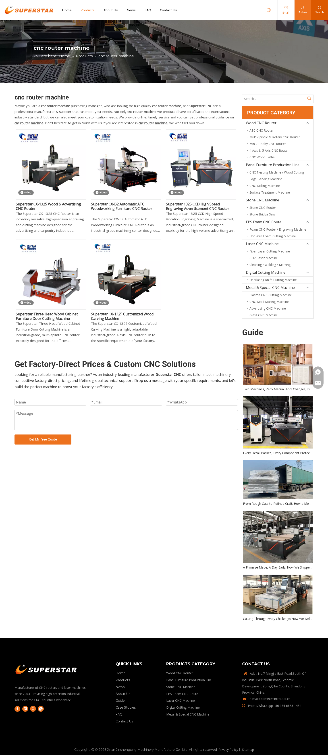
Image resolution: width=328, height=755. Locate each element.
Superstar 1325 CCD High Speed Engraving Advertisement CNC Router (197, 206)
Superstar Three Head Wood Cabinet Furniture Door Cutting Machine (47, 316)
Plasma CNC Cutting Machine (270, 295)
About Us (111, 10)
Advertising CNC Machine (267, 308)
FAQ (148, 10)
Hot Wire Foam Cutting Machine (272, 236)
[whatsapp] (41, 709)
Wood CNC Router (261, 122)
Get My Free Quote (43, 439)
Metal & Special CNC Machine (270, 287)
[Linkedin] (25, 709)
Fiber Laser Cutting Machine (269, 251)
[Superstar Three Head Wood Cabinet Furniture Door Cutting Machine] (51, 274)
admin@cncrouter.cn (276, 699)
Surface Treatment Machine (269, 192)
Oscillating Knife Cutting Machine (273, 280)
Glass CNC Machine (263, 315)
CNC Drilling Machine (264, 186)
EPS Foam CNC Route (263, 221)
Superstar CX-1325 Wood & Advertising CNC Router (48, 206)
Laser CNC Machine (262, 243)
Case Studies (126, 707)
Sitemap (248, 749)
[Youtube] (33, 709)
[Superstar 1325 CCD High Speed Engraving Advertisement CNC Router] (201, 164)
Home (67, 10)
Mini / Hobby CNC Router (267, 144)
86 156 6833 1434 (288, 705)
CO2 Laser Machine (263, 258)
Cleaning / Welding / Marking (270, 265)
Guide (120, 701)
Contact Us (168, 10)
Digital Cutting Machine (265, 272)
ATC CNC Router (261, 130)
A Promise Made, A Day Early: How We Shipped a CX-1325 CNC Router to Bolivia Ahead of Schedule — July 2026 (278, 567)
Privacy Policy (228, 749)
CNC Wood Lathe (262, 157)
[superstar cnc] (46, 669)
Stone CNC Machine (262, 200)
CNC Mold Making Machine (269, 302)
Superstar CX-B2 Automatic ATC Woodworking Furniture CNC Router (121, 206)
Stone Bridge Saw (262, 214)
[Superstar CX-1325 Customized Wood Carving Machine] (126, 274)
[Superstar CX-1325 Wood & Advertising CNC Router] (51, 164)
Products (88, 10)
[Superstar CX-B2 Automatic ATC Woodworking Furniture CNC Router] (126, 164)
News (131, 10)
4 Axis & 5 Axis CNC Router (269, 150)
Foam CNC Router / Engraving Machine (277, 229)
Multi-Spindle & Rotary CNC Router (274, 137)
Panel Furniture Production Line (272, 164)
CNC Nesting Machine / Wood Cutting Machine (281, 172)
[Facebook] (17, 709)
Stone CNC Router (262, 207)
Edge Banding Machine (265, 179)
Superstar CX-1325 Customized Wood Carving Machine (122, 316)
